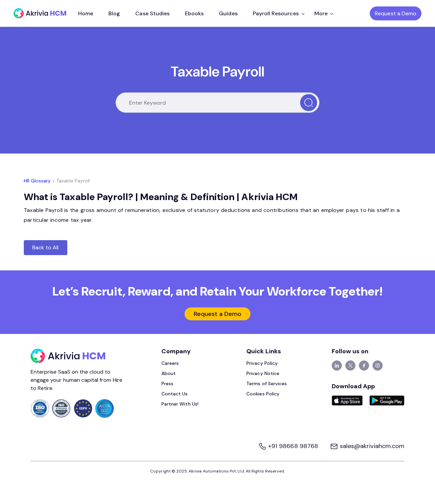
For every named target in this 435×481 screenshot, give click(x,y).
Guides (228, 13)
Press (167, 383)
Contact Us (174, 394)
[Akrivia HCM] (40, 13)
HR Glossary (37, 181)
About (168, 373)
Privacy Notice (262, 373)
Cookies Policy (262, 394)
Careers (170, 363)
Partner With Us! (179, 404)
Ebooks (194, 13)
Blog (114, 13)
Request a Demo (395, 13)
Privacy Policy (262, 363)
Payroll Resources (276, 13)
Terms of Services (266, 383)
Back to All (45, 247)
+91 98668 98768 (293, 446)
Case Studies (152, 13)
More (321, 13)
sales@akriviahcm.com (371, 446)
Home (85, 13)
